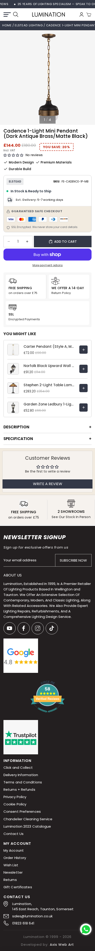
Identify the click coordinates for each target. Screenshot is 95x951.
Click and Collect (18, 767)
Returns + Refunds (19, 789)
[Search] (15, 14)
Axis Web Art (62, 944)
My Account (13, 850)
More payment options (48, 265)
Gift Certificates (17, 887)
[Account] (81, 14)
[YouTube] (9, 628)
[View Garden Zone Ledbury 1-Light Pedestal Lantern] (83, 407)
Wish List (10, 865)
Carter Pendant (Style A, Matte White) (49, 346)
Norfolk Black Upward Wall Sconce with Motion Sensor (49, 365)
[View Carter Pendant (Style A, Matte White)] (83, 349)
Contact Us (13, 833)
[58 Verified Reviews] (47, 714)
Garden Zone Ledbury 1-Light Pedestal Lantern (49, 404)
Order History (14, 857)
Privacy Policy (14, 797)
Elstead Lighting (29, 25)
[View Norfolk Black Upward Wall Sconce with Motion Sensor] (83, 369)
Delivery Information (20, 775)
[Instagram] (38, 628)
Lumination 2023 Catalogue (27, 826)
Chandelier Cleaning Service (27, 819)
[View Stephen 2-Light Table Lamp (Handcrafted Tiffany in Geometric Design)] (83, 388)
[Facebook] (24, 628)
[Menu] (7, 14)
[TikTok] (52, 628)
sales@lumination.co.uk (32, 916)
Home (7, 25)
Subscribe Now (73, 560)
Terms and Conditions (22, 782)
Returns (10, 879)
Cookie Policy (14, 804)
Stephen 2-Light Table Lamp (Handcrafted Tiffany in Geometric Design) (49, 385)
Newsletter (13, 872)
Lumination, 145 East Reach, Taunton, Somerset (43, 906)
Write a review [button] (47, 483)
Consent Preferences (22, 811)
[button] (13, 155)
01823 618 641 (23, 923)
